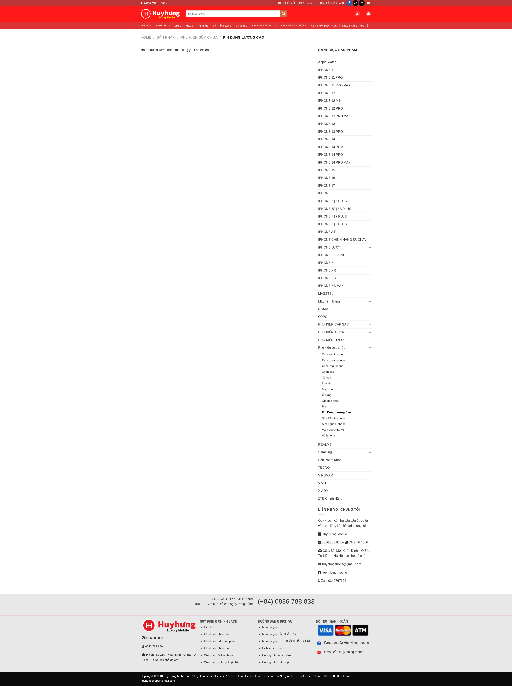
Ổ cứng (326, 394)
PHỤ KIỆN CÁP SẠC (262, 25)
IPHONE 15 (326, 170)
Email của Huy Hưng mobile (344, 652)
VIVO (322, 483)
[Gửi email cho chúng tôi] (362, 3)
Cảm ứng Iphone (332, 365)
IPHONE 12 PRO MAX (334, 116)
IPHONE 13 (326, 124)
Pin (324, 406)
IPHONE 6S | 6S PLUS (334, 209)
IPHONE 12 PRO (330, 108)
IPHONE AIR (327, 232)
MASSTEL (241, 25)
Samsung (162, 25)
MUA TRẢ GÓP (306, 2)
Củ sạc (326, 377)
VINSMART (326, 475)
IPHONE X (326, 263)
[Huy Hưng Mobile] (160, 14)
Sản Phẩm (166, 37)
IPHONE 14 (326, 139)
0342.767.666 (358, 542)
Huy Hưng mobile (334, 572)
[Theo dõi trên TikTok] (355, 3)
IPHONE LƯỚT (329, 247)
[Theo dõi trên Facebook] (349, 3)
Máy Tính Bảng (222, 25)
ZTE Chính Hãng (330, 498)
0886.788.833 (331, 542)
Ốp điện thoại (330, 400)
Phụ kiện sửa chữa (292, 25)
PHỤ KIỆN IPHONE (332, 332)
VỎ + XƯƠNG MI (333, 429)
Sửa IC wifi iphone (333, 418)
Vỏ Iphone (328, 435)
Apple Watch (327, 62)
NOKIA (323, 309)
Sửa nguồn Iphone (334, 423)
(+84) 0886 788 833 (286, 601)
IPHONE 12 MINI (330, 100)
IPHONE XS (327, 278)
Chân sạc (328, 371)
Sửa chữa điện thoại (324, 25)
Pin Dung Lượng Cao (336, 412)
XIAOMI (190, 25)
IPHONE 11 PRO (330, 77)
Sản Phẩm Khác (329, 460)
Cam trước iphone (333, 360)
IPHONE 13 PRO (330, 131)
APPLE (144, 25)
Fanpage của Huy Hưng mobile (346, 642)
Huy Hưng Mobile (334, 534)
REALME (203, 25)
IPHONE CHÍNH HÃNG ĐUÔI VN (342, 239)
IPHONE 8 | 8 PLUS (332, 224)
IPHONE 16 (326, 178)
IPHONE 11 (326, 70)
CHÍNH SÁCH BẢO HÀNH (331, 2)
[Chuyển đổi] (370, 247)
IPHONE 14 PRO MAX (334, 162)
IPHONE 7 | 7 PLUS (332, 216)
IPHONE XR (327, 270)
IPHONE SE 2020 (331, 255)
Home (146, 37)
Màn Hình (328, 389)
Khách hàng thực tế (355, 25)
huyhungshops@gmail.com (341, 564)
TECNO (324, 467)
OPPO (178, 25)
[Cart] (368, 14)
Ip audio (327, 383)
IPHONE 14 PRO (330, 154)
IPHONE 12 (326, 93)
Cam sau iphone (332, 354)
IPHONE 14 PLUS (331, 147)
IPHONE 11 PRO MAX (334, 85)
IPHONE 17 (326, 185)
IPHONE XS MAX (331, 286)
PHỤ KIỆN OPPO (331, 340)
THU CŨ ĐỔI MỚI (286, 2)
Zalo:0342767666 (333, 580)
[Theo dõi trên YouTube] (368, 3)
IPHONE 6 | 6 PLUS (332, 201)
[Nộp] (283, 13)
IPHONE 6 (325, 193)
